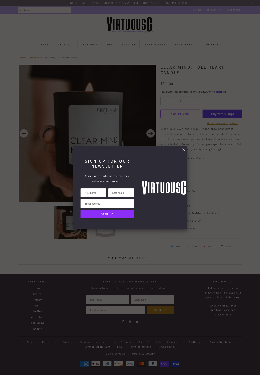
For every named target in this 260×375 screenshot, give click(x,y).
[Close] (184, 149)
